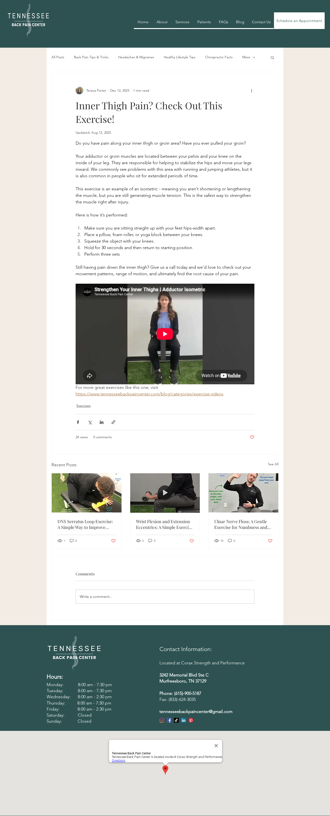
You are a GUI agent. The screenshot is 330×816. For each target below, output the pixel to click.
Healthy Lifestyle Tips (179, 57)
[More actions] (251, 90)
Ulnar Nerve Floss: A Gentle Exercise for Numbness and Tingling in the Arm (240, 524)
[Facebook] (169, 720)
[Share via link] (113, 422)
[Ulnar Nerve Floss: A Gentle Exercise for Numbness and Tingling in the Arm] (243, 492)
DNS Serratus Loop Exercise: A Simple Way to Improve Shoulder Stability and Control (85, 524)
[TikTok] (176, 720)
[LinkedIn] (183, 720)
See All (273, 464)
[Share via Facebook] (78, 422)
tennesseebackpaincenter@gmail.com (195, 711)
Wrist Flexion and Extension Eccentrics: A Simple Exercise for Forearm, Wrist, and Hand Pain (164, 524)
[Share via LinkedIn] (101, 422)
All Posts (57, 57)
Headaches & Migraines (136, 57)
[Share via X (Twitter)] (89, 422)
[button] (272, 57)
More (246, 57)
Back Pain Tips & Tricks (91, 57)
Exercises (84, 405)
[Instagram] (161, 720)
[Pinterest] (190, 720)
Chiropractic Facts (219, 57)
